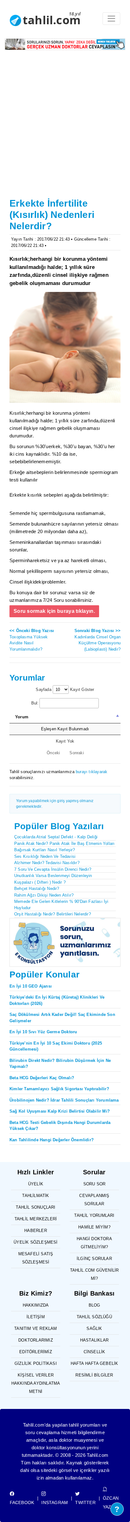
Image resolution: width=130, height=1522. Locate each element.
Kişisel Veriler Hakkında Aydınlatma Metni (35, 1383)
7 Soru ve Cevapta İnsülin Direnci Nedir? (52, 869)
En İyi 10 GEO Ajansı (30, 986)
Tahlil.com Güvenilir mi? (94, 1274)
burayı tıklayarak (91, 771)
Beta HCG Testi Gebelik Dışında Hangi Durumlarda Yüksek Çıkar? (59, 1125)
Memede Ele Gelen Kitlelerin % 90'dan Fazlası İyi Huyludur (61, 904)
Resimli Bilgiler (94, 1375)
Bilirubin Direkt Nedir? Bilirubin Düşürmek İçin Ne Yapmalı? (60, 1063)
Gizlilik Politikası (36, 1363)
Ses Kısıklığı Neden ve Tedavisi (44, 856)
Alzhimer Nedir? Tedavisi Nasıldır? (47, 862)
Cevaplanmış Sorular (94, 1199)
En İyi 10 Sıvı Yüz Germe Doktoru (43, 1031)
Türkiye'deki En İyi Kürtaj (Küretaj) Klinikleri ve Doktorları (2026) (56, 1000)
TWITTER (85, 1502)
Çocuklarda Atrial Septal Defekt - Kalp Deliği (56, 837)
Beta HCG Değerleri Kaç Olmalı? (41, 1077)
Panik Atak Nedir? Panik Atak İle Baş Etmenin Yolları (64, 843)
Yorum (21, 717)
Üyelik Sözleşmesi (35, 1242)
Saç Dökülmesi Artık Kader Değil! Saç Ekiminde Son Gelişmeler (62, 1017)
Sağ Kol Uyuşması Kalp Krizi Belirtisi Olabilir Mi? (59, 1111)
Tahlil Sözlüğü (94, 1316)
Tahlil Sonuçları (35, 1207)
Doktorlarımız (35, 1340)
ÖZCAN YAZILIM (111, 1502)
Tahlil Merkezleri (36, 1219)
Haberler (35, 1230)
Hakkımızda (36, 1305)
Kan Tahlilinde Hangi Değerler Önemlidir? (51, 1139)
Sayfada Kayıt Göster (65, 689)
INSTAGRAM (54, 1502)
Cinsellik (94, 1351)
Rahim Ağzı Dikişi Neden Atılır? (44, 895)
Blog (94, 1305)
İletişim (36, 1316)
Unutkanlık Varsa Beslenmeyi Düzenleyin (53, 875)
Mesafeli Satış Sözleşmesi (35, 1257)
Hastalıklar (94, 1340)
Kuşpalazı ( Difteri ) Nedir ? (40, 882)
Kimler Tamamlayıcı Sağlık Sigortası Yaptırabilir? (59, 1088)
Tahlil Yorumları (94, 1215)
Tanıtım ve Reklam (35, 1328)
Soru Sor (94, 1184)
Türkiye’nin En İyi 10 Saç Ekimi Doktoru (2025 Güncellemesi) (55, 1046)
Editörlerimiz (35, 1351)
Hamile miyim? (94, 1227)
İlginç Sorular (94, 1258)
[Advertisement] (65, 128)
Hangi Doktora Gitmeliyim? (94, 1242)
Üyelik (35, 1184)
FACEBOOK (22, 1502)
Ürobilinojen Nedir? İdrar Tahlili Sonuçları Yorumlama (64, 1100)
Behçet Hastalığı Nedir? (36, 888)
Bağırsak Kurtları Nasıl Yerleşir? (44, 849)
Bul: (35, 703)
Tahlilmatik (35, 1195)
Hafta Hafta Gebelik (94, 1363)
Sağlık (94, 1328)
